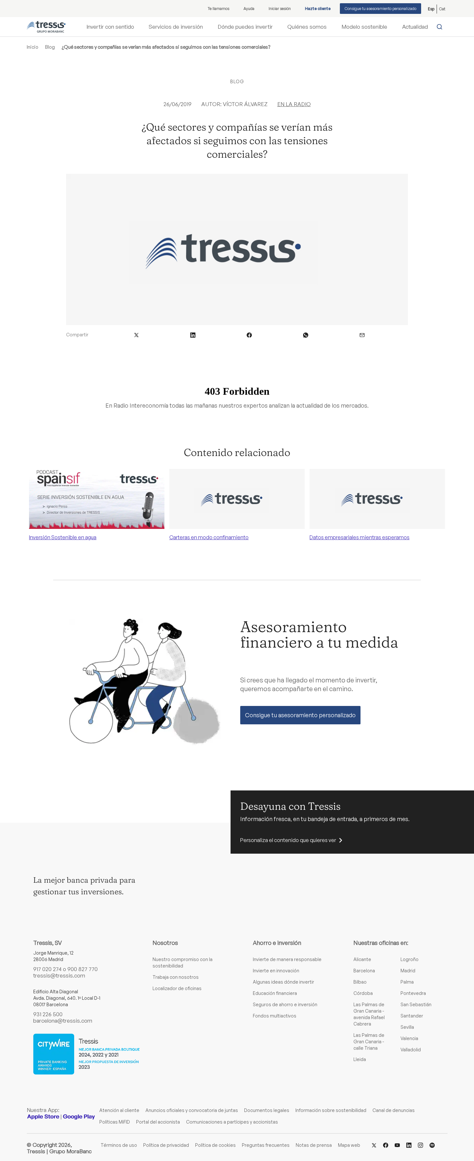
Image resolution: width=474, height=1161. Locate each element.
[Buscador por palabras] (441, 26)
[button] (136, 335)
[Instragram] (420, 1144)
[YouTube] (397, 1144)
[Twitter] (374, 1144)
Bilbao (360, 982)
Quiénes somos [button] (307, 27)
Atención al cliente (119, 1110)
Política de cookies (215, 1145)
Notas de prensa (314, 1145)
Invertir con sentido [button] (110, 27)
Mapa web (349, 1145)
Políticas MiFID (114, 1122)
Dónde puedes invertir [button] (245, 27)
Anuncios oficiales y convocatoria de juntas (191, 1110)
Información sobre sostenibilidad (330, 1110)
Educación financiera (275, 993)
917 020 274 (47, 969)
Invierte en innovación (276, 970)
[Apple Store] (43, 1116)
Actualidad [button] (415, 27)
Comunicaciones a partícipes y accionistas (232, 1122)
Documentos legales (266, 1110)
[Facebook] (385, 1144)
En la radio (294, 104)
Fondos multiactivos (274, 1015)
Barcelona (364, 970)
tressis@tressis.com (59, 975)
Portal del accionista (158, 1122)
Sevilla (407, 1027)
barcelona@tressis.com (62, 1020)
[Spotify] (432, 1144)
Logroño (409, 959)
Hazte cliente (318, 8)
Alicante (362, 959)
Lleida (359, 1059)
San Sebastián (415, 1004)
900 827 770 (82, 969)
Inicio (32, 47)
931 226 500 (48, 1014)
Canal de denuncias (393, 1110)
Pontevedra (413, 993)
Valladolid (410, 1049)
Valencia (409, 1038)
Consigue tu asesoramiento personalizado (380, 8)
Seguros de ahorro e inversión (285, 1004)
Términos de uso (119, 1145)
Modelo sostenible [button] (364, 27)
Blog (50, 47)
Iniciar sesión (280, 8)
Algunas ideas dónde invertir (283, 982)
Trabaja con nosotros (176, 977)
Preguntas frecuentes (266, 1145)
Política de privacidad (166, 1145)
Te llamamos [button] (218, 8)
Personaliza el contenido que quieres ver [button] (288, 840)
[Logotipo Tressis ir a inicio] (46, 27)
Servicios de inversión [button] (176, 27)
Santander (411, 1015)
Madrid (407, 970)
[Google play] (79, 1116)
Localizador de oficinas (177, 988)
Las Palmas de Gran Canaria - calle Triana (368, 1041)
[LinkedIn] (408, 1144)
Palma (407, 982)
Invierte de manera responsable (287, 959)
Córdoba (363, 993)
